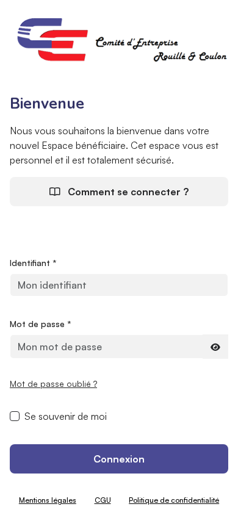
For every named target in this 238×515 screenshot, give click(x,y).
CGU (103, 500)
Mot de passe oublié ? (53, 383)
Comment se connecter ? (127, 191)
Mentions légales (47, 500)
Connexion (119, 459)
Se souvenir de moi (65, 416)
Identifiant (33, 263)
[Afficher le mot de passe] (215, 346)
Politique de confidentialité (174, 500)
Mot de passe (40, 324)
